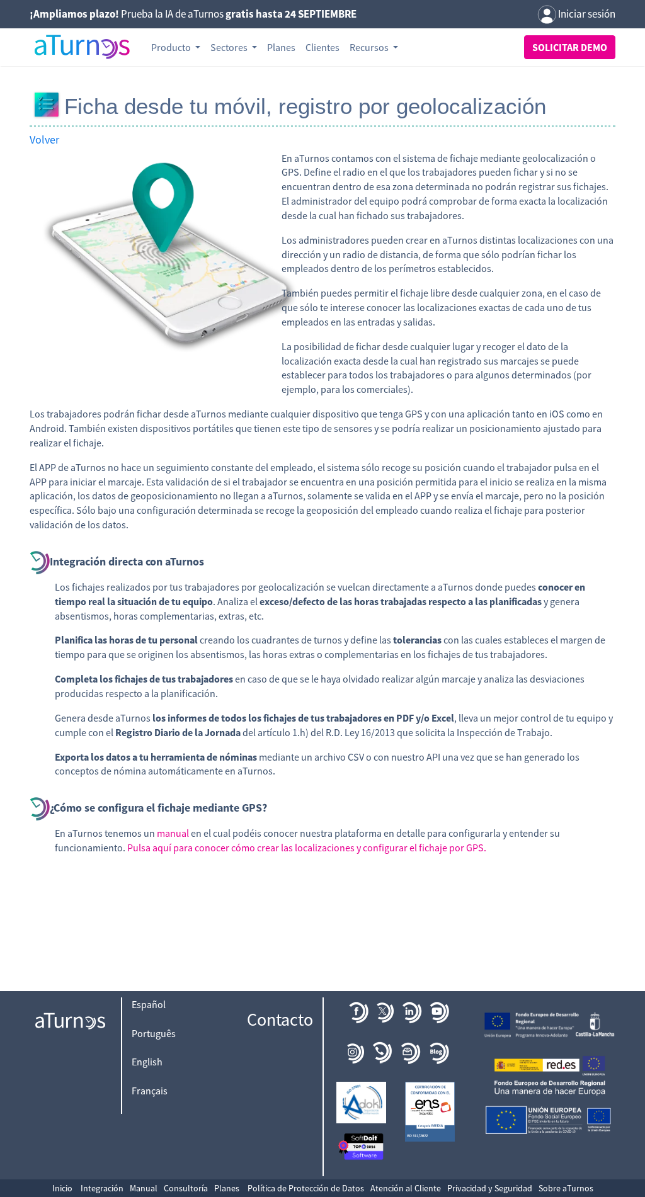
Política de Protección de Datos (306, 1188)
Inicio (62, 1188)
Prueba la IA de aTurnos (193, 14)
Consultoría (186, 1188)
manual (173, 833)
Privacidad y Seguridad (489, 1188)
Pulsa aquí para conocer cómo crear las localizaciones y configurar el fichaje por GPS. (306, 847)
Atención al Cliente (405, 1188)
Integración (102, 1188)
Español (149, 1004)
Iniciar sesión (585, 14)
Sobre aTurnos (566, 1188)
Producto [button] (172, 47)
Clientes (322, 47)
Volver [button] (44, 139)
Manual (143, 1188)
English (147, 1061)
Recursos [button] (370, 47)
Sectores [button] (229, 47)
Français (150, 1090)
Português (154, 1033)
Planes (281, 47)
